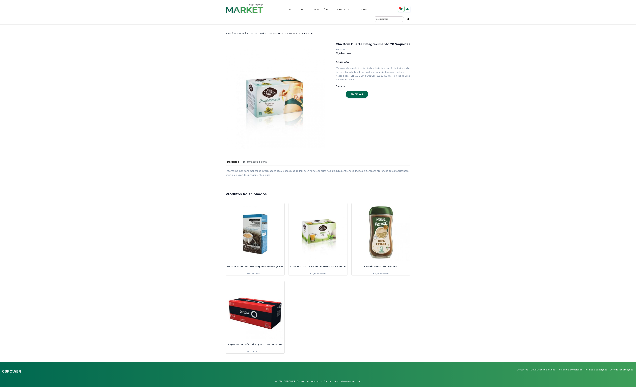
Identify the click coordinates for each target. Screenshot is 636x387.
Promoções (320, 9)
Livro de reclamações (621, 369)
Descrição (233, 161)
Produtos (296, 9)
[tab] (233, 161)
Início (229, 33)
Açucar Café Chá (255, 33)
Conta (362, 9)
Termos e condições (596, 369)
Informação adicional (255, 161)
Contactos (522, 369)
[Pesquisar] (408, 19)
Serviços (343, 9)
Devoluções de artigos (542, 369)
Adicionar (357, 94)
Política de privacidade (570, 369)
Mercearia (239, 33)
